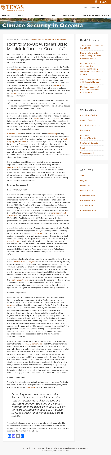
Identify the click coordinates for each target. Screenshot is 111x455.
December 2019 (87, 196)
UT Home (26, 448)
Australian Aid (13, 241)
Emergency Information (38, 448)
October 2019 (86, 206)
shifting (36, 118)
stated (13, 93)
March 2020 (85, 186)
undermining (12, 167)
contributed (37, 233)
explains (57, 85)
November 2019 (87, 201)
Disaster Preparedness (90, 125)
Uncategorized (60, 39)
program (11, 305)
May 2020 (84, 181)
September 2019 (88, 211)
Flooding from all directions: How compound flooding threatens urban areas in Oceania (91, 68)
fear (57, 118)
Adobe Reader (83, 448)
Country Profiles (35, 39)
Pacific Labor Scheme (20, 280)
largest (17, 70)
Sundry (83, 148)
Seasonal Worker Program (24, 262)
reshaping (52, 134)
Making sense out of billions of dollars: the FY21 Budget (89, 90)
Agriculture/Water (88, 115)
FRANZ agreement (33, 344)
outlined (22, 141)
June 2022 (84, 176)
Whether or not (14, 134)
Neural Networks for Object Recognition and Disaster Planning (90, 55)
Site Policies (51, 448)
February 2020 (86, 191)
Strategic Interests (48, 39)
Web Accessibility (62, 448)
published (31, 387)
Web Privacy (73, 448)
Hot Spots (85, 130)
